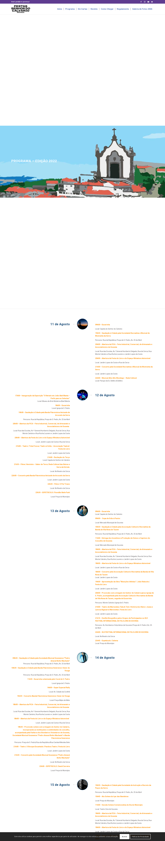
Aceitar (124, 836)
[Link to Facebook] (141, 2)
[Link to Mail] (152, 2)
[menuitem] (60, 9)
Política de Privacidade (140, 836)
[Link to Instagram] (144, 2)
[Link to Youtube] (148, 2)
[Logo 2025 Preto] (24, 9)
